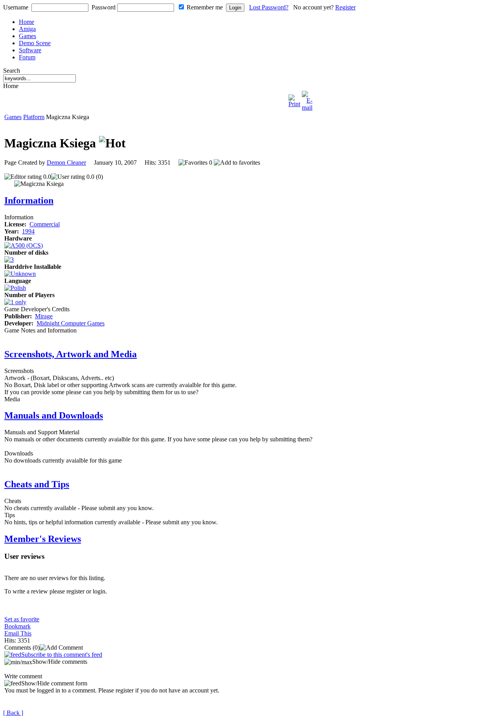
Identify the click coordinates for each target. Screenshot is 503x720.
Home (26, 21)
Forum (27, 57)
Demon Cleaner (66, 162)
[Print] (294, 99)
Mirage (44, 316)
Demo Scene (35, 43)
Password (104, 7)
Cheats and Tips (36, 484)
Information (28, 200)
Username (15, 7)
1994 (28, 231)
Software (30, 50)
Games (27, 36)
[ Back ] (13, 712)
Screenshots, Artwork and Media (70, 354)
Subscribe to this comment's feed (61, 654)
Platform (33, 117)
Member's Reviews (42, 539)
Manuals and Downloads (53, 415)
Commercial (44, 224)
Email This (17, 633)
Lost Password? (268, 7)
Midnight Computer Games (71, 323)
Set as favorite (21, 619)
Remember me (205, 7)
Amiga (27, 29)
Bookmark (17, 626)
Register (345, 7)
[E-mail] (307, 99)
